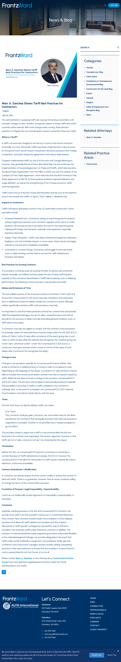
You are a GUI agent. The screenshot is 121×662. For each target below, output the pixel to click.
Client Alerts (91, 76)
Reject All (112, 655)
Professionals (98, 610)
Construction (91, 164)
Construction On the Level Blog (99, 89)
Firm (92, 602)
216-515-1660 (50, 631)
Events (89, 93)
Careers (94, 621)
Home (93, 598)
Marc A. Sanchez (24, 558)
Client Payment (98, 629)
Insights (6, 111)
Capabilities (96, 606)
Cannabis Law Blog (94, 72)
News (88, 115)
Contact (95, 625)
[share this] (4, 572)
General (89, 98)
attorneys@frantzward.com (56, 634)
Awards (89, 67)
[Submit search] (118, 47)
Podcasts (95, 618)
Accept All (97, 655)
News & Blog (97, 614)
